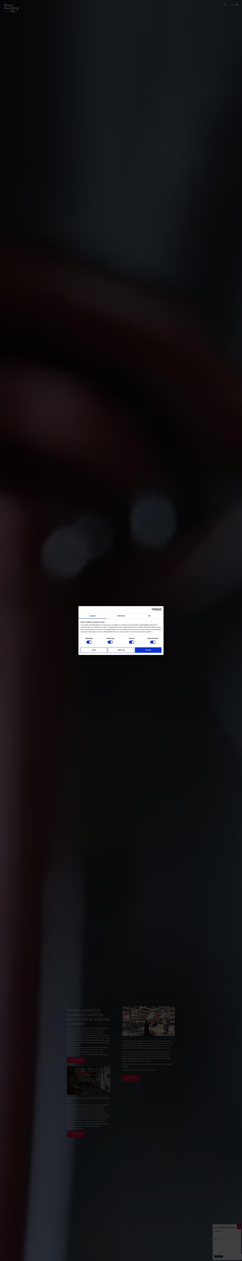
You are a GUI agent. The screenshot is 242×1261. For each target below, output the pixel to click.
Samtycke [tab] (92, 616)
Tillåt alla (148, 650)
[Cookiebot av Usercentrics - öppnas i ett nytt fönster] (153, 609)
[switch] (110, 642)
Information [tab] (121, 616)
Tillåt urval (121, 650)
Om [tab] (149, 616)
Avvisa (94, 650)
